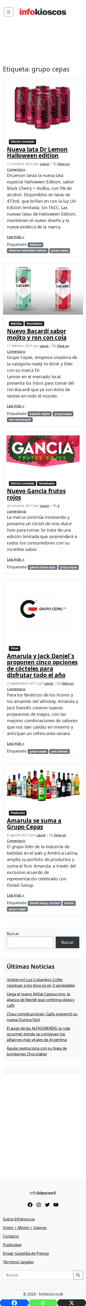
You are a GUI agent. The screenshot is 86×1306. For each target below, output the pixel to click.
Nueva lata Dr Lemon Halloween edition (37, 152)
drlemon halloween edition (28, 250)
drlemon (36, 245)
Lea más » (15, 236)
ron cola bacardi (20, 420)
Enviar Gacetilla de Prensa (26, 1253)
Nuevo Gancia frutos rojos (36, 494)
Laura (44, 163)
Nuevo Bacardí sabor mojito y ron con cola (37, 334)
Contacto (11, 1236)
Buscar (13, 933)
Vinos (14, 648)
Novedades (34, 324)
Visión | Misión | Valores (25, 1227)
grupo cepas (59, 250)
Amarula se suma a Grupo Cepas (34, 824)
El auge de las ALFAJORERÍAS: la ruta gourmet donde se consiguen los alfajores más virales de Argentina (38, 1034)
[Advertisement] (43, 1122)
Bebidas (16, 324)
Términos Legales (18, 1262)
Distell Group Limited (45, 903)
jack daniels (59, 751)
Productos (18, 813)
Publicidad (12, 1244)
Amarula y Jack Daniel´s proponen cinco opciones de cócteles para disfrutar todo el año (42, 665)
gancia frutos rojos (42, 567)
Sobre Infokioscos (19, 1219)
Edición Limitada (22, 142)
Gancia (69, 903)
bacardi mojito (40, 414)
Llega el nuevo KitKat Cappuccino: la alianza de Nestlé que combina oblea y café (40, 999)
